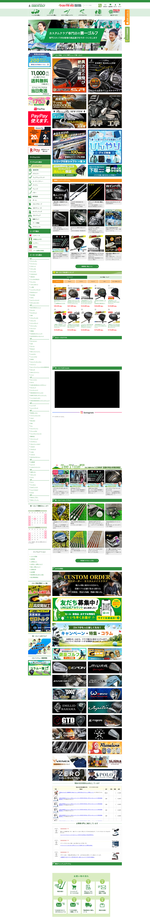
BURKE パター (34, 413)
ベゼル (32, 452)
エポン (32, 297)
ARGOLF (32, 276)
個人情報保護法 (34, 577)
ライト (32, 482)
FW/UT (69, 281)
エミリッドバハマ (34, 300)
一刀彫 (32, 287)
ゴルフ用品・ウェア (104, 277)
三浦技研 (32, 462)
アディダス (33, 269)
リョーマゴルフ (34, 490)
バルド (32, 418)
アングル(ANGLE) (34, 279)
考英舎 (32, 331)
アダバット (33, 266)
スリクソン (33, 364)
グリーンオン (33, 325)
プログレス (33, 449)
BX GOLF (32, 420)
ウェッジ (93, 281)
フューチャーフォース (35, 433)
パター (104, 281)
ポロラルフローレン (35, 457)
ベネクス (32, 454)
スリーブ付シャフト (116, 281)
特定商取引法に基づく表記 (37, 574)
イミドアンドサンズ (35, 289)
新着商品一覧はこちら (87, 266)
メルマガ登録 (34, 556)
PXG (31, 423)
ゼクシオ (32, 369)
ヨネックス (33, 474)
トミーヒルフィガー (35, 398)
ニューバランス (34, 408)
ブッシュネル (33, 431)
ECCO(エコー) (33, 292)
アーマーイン (33, 263)
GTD (31, 343)
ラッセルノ (33, 484)
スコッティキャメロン (35, 362)
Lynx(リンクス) (34, 487)
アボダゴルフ (33, 274)
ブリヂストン (33, 441)
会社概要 (33, 572)
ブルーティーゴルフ (35, 444)
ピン (31, 426)
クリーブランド (34, 323)
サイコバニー (33, 341)
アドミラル (33, 271)
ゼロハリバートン (34, 372)
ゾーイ (32, 375)
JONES (32, 359)
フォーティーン (34, 428)
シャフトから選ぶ (51, 15)
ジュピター (33, 354)
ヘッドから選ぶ (36, 15)
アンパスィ (33, 282)
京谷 (31, 315)
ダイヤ (32, 382)
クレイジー (33, 328)
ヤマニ (32, 477)
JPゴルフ (32, 349)
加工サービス (114, 15)
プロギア (32, 446)
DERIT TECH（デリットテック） (38, 395)
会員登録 (33, 559)
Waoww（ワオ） (34, 497)
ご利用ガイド (34, 561)
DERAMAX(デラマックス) (36, 392)
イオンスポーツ (34, 284)
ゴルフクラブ (70, 277)
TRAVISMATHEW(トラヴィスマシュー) (40, 400)
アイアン (81, 281)
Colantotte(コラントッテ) (36, 333)
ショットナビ (33, 356)
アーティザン (33, 261)
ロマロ (32, 492)
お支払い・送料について (37, 564)
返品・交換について (35, 566)
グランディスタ (34, 318)
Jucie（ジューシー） (35, 351)
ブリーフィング (34, 439)
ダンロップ (33, 387)
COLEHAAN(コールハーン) (37, 336)
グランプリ (33, 320)
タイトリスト (33, 379)
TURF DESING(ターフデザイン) (38, 385)
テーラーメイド (34, 390)
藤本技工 (32, 436)
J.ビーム (32, 346)
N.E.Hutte (32, 295)
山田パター (33, 472)
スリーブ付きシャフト (67, 15)
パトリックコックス (35, 415)
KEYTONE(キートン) (35, 307)
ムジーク (32, 464)
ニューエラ (33, 405)
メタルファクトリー (35, 467)
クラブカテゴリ (83, 15)
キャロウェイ (33, 312)
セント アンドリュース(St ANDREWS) (39, 367)
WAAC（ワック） (34, 500)
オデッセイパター (34, 302)
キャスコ (32, 310)
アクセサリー (98, 15)
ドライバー (58, 281)
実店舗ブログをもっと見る (87, 560)
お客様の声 (33, 569)
